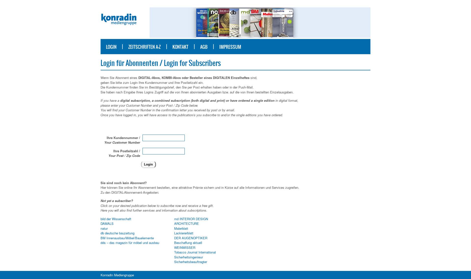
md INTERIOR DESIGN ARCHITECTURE (191, 221)
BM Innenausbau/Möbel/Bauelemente (127, 238)
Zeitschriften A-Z (144, 47)
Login (111, 47)
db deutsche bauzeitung (117, 233)
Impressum (230, 47)
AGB (204, 47)
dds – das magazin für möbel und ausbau (130, 242)
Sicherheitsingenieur (188, 257)
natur (104, 228)
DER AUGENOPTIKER (190, 238)
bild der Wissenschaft (116, 218)
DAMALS (107, 223)
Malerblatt (181, 228)
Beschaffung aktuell (188, 242)
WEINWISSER (184, 247)
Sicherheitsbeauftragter (190, 261)
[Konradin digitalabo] (119, 25)
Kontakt (180, 47)
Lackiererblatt (183, 233)
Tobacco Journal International (195, 252)
